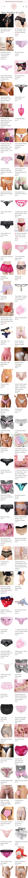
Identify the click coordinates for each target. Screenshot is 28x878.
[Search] (4, 6)
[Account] (23, 6)
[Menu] (1, 6)
